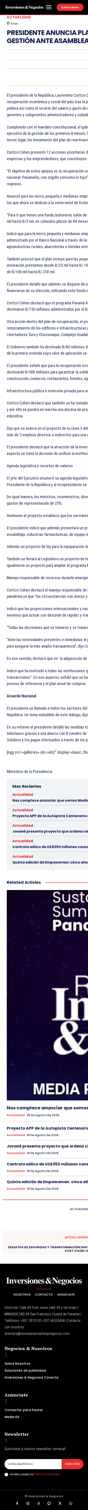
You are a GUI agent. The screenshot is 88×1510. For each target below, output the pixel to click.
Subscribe (72, 1464)
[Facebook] (17, 1503)
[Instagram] (28, 1503)
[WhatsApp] (71, 1503)
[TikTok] (39, 1503)
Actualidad (19, 17)
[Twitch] (49, 1503)
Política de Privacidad (46, 1474)
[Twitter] (60, 1503)
